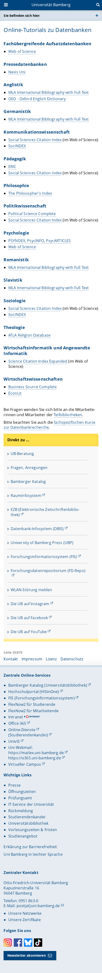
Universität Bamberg (51, 4)
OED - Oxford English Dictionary (37, 98)
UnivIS (14, 741)
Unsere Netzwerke (25, 913)
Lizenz (51, 659)
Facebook (18, 942)
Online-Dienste (21, 729)
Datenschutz (71, 659)
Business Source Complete (32, 386)
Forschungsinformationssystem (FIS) (44, 556)
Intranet (15, 717)
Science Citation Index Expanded (37, 361)
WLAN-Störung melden (31, 589)
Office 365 (17, 723)
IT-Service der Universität (31, 804)
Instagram (8, 942)
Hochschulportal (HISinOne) (33, 691)
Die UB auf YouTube (29, 631)
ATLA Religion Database (29, 335)
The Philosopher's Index (30, 193)
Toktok (38, 942)
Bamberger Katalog (28, 481)
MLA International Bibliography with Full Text (48, 92)
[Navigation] (6, 5)
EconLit (15, 393)
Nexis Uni (16, 72)
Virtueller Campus (24, 764)
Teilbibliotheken (68, 414)
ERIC (12, 166)
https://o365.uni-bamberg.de (34, 758)
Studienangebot (22, 836)
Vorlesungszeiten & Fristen (32, 829)
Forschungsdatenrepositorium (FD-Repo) (48, 570)
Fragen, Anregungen (29, 467)
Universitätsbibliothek (28, 823)
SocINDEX (17, 146)
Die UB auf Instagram (30, 603)
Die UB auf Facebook (29, 617)
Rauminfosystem (26, 495)
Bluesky (28, 942)
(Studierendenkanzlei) (28, 735)
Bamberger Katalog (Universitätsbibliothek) (47, 685)
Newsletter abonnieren (26, 955)
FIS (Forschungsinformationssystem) (41, 698)
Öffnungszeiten (22, 791)
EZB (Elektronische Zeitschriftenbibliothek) (45, 512)
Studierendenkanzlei (27, 817)
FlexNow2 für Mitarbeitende (33, 710)
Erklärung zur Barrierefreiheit (30, 846)
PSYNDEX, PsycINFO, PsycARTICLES (39, 240)
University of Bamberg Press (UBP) (42, 542)
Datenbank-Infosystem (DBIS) (37, 528)
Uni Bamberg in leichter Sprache (33, 854)
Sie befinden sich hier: (22, 15)
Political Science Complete (32, 213)
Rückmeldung (20, 810)
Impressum (32, 659)
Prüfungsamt (20, 798)
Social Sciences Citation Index (35, 139)
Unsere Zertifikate (24, 919)
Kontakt (11, 659)
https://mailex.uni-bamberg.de (36, 752)
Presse (14, 785)
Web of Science (22, 51)
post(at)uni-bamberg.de (38, 905)
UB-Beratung (22, 453)
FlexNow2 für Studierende (31, 704)
